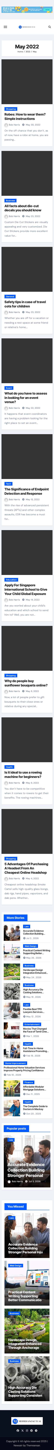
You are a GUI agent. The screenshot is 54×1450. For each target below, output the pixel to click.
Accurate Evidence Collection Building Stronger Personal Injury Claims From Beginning (36, 935)
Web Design (30, 946)
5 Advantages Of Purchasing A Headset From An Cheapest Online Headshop (26, 868)
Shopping (11, 109)
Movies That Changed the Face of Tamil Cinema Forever (36, 1031)
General (10, 296)
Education (11, 579)
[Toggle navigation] (5, 27)
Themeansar (33, 1445)
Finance (29, 1082)
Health (9, 767)
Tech (8, 483)
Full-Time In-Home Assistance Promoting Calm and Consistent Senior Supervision (35, 1052)
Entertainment (32, 1024)
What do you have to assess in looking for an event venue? (25, 397)
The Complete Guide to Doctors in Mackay (35, 1108)
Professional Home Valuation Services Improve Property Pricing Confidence (24, 1069)
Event (9, 388)
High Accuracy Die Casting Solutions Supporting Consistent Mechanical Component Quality (26, 1395)
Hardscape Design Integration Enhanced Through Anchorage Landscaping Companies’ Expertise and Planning (25, 1350)
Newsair (18, 1445)
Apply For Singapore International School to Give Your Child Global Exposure (25, 589)
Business (10, 200)
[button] (46, 1160)
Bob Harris (15, 124)
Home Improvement (15, 1063)
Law (27, 926)
